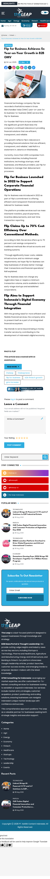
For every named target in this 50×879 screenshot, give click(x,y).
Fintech (35, 21)
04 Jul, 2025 (11, 62)
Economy (25, 21)
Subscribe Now (25, 598)
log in (13, 399)
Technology (8, 759)
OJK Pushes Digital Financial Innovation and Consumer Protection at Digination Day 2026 (29, 527)
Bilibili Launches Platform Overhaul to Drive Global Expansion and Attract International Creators (29, 543)
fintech (12, 35)
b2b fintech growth (33, 377)
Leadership (8, 763)
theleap (9, 373)
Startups (7, 754)
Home (3, 21)
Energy (16, 21)
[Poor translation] (8, 845)
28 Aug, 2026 (19, 517)
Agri (9, 21)
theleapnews (24, 373)
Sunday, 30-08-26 (10, 26)
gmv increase (12, 382)
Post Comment (14, 445)
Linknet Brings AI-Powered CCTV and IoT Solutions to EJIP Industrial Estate (30, 513)
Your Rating (9, 438)
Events (6, 767)
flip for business (13, 377)
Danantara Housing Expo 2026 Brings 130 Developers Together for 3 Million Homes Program (30, 559)
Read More (12, 367)
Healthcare (8, 750)
